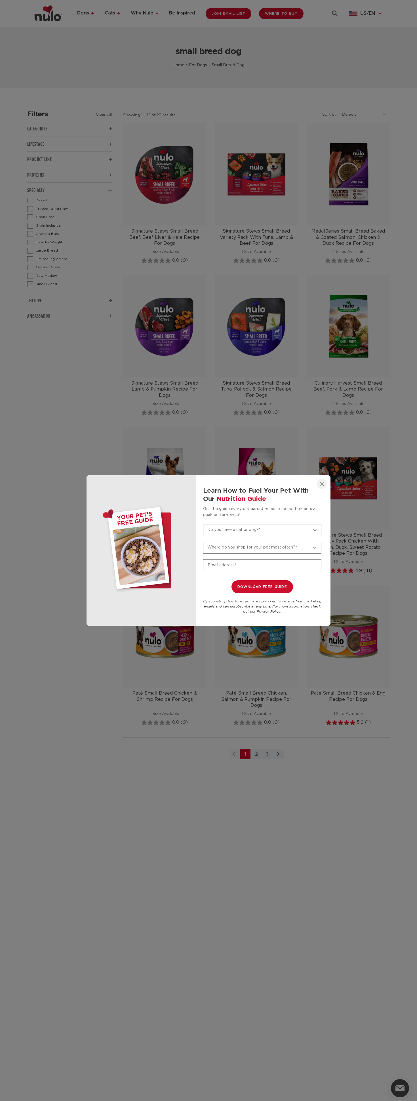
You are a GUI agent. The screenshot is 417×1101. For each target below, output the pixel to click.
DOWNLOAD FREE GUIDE (262, 587)
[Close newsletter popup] (322, 484)
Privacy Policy (269, 611)
